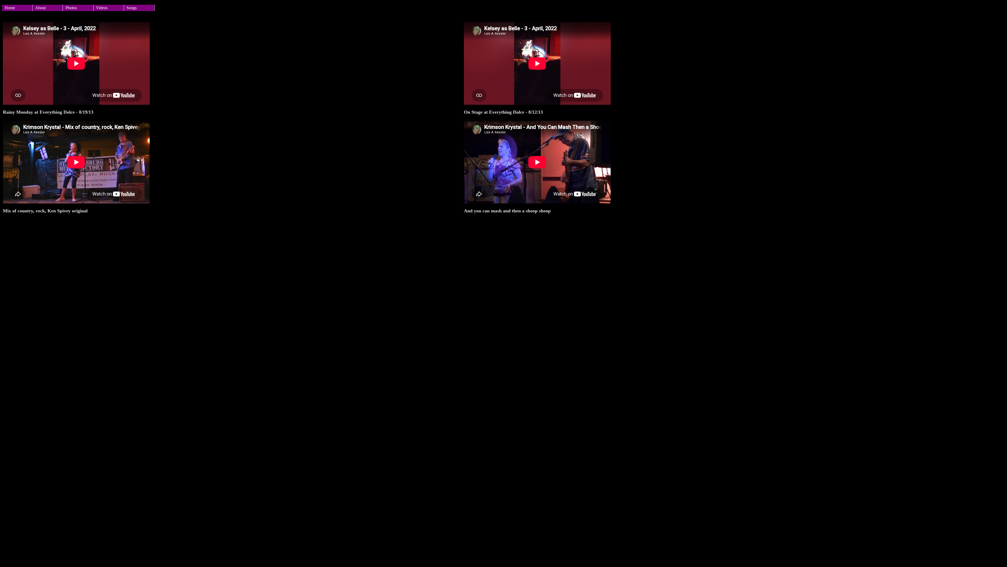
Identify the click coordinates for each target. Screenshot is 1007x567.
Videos (102, 8)
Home (10, 8)
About (40, 8)
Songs (131, 8)
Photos (71, 8)
